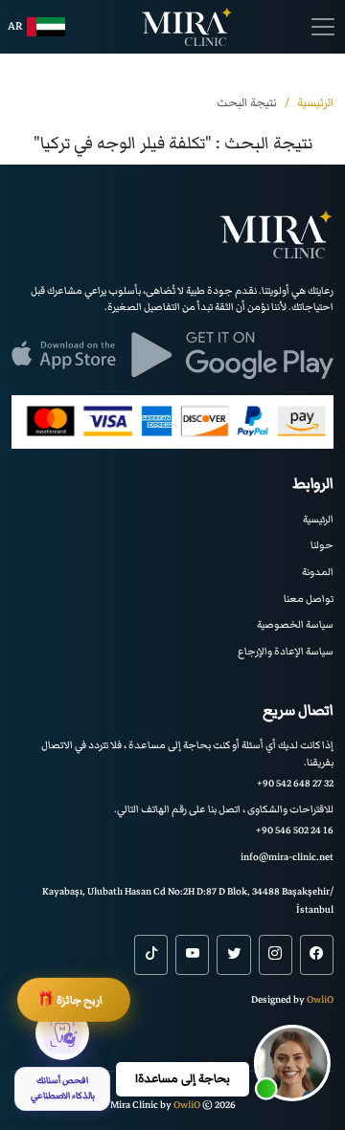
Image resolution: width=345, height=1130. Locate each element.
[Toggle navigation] (323, 26)
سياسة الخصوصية (295, 624)
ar (15, 26)
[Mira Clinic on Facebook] (317, 955)
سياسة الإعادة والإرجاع (286, 651)
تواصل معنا (309, 598)
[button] (292, 1063)
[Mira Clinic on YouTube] (192, 955)
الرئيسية (318, 519)
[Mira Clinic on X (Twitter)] (233, 955)
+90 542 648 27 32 (295, 783)
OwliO (320, 999)
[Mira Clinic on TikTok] (151, 955)
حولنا (322, 545)
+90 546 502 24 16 (295, 830)
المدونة (318, 572)
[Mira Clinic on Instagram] (275, 955)
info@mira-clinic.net (287, 857)
